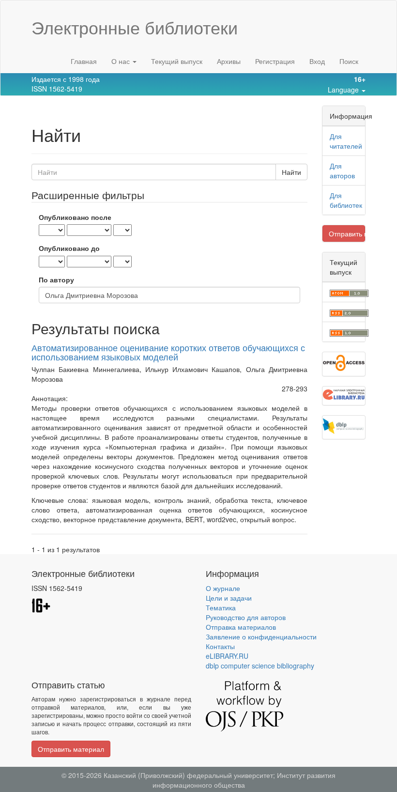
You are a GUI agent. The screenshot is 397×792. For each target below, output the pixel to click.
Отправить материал (347, 233)
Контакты (220, 646)
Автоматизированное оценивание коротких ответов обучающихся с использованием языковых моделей (168, 352)
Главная (84, 61)
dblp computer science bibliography (260, 665)
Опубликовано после (75, 217)
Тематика (221, 607)
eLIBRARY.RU (227, 656)
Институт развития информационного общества (244, 780)
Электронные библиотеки (134, 27)
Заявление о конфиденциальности (261, 636)
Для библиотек (346, 200)
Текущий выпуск (176, 61)
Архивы (229, 61)
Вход (317, 61)
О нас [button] (121, 61)
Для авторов (342, 170)
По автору (56, 279)
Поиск (348, 61)
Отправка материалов (241, 627)
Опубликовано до (69, 248)
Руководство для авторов (246, 617)
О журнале (223, 588)
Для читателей (346, 141)
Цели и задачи (229, 598)
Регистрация (275, 61)
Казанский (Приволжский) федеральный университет (188, 775)
